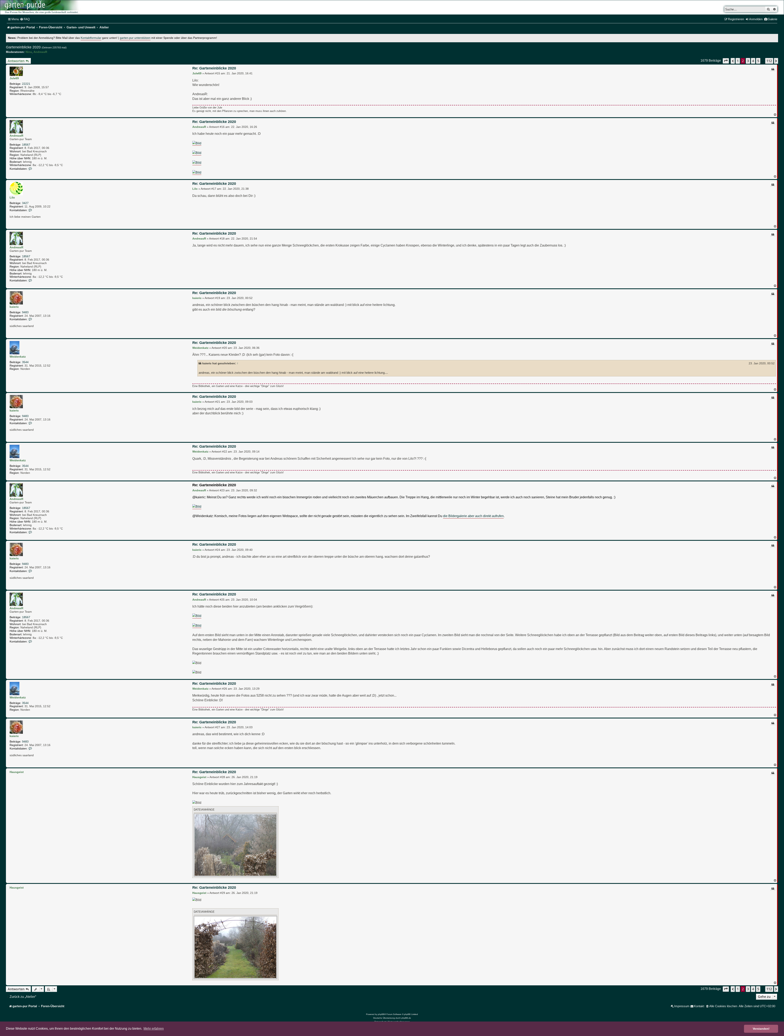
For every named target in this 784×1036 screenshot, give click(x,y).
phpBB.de (406, 1018)
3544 (25, 362)
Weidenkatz (18, 356)
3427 (25, 203)
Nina (29, 52)
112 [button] (769, 61)
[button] (726, 60)
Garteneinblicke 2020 (23, 47)
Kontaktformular (91, 37)
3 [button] (748, 61)
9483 (25, 312)
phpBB (381, 1014)
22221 (26, 83)
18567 (26, 144)
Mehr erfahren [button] (154, 1028)
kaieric (14, 306)
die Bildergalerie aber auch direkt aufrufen (473, 516)
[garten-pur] (41, 7)
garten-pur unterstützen (135, 37)
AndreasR (40, 52)
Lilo (12, 197)
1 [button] (738, 61)
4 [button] (753, 61)
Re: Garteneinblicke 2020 (214, 68)
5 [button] (758, 61)
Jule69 (14, 78)
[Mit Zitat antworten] (772, 69)
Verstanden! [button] (761, 1028)
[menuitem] (25, 19)
